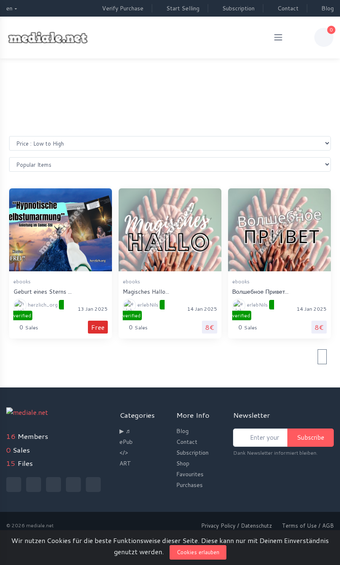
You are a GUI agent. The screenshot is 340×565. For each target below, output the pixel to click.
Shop (182, 463)
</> (123, 452)
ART (125, 463)
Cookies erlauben (198, 552)
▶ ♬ (125, 431)
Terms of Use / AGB (308, 525)
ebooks (22, 281)
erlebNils (141, 310)
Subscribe (310, 437)
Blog (327, 8)
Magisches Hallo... (146, 291)
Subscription (238, 8)
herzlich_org (36, 310)
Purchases (189, 485)
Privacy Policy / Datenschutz (236, 525)
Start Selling (182, 8)
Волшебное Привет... (260, 291)
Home (162, 75)
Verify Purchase (122, 8)
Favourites (190, 474)
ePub (126, 442)
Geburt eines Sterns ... (42, 291)
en (9, 8)
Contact (288, 8)
